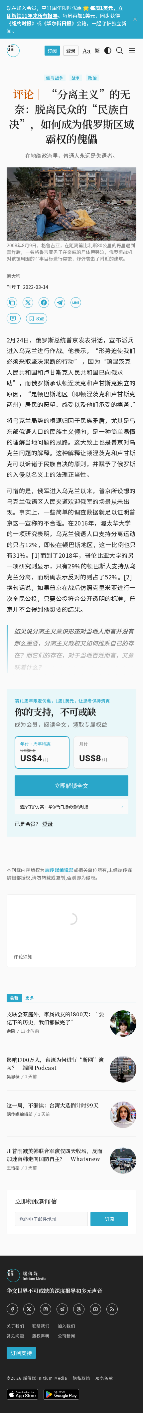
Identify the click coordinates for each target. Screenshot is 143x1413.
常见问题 (15, 1335)
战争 (76, 78)
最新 (14, 997)
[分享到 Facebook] (44, 302)
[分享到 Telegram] (60, 302)
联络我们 (41, 1325)
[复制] (12, 302)
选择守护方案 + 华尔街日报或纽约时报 (54, 806)
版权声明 (41, 1335)
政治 (92, 78)
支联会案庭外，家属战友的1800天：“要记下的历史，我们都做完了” (55, 1018)
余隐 (11, 1031)
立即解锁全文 (71, 785)
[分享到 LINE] (76, 302)
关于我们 (15, 1325)
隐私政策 (81, 1378)
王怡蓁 (13, 1167)
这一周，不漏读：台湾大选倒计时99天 (52, 1105)
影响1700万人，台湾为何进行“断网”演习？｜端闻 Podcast (55, 1064)
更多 (29, 997)
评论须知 (23, 956)
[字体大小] (86, 51)
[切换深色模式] (108, 51)
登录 (47, 824)
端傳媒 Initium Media (45, 1378)
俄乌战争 (55, 78)
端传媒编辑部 (59, 870)
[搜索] (120, 51)
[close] (135, 19)
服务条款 (104, 1378)
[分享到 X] (28, 302)
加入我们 (66, 1325)
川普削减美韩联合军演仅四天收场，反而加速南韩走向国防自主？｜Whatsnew (54, 1155)
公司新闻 (66, 1335)
